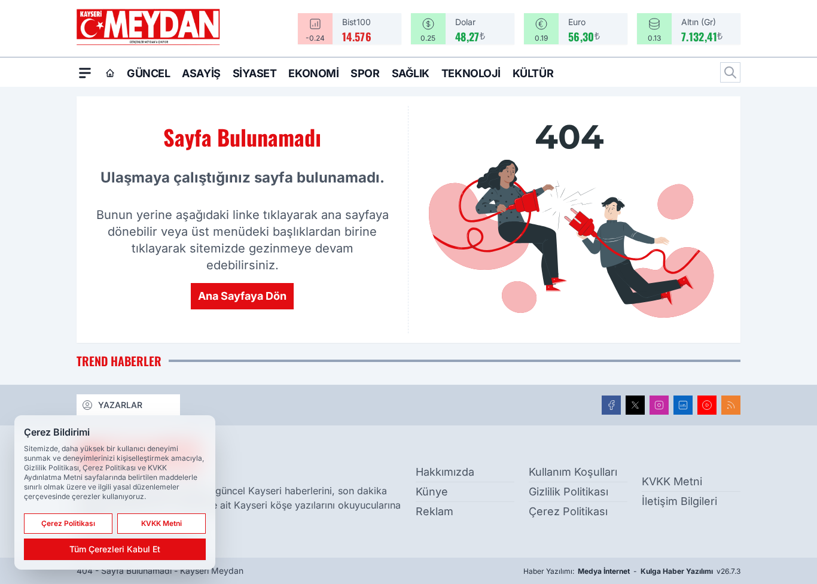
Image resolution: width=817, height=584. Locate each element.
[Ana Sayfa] (110, 73)
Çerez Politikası (568, 511)
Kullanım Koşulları (573, 472)
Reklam (434, 511)
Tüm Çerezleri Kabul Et (114, 549)
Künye (432, 491)
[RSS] (730, 405)
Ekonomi (313, 73)
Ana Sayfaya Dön (242, 296)
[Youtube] (707, 405)
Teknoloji (471, 73)
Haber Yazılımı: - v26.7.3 (631, 571)
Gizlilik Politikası (568, 491)
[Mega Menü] (85, 72)
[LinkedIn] (683, 405)
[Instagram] (659, 405)
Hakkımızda (445, 472)
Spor (364, 73)
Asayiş (201, 73)
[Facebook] (611, 405)
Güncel (148, 73)
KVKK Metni (672, 481)
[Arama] (730, 72)
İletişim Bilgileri (679, 501)
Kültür (533, 73)
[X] (635, 405)
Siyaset (255, 73)
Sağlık (410, 73)
